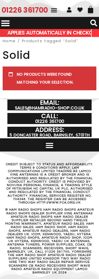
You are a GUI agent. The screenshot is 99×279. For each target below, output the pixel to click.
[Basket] (91, 7)
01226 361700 (25, 10)
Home (9, 41)
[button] (54, 10)
